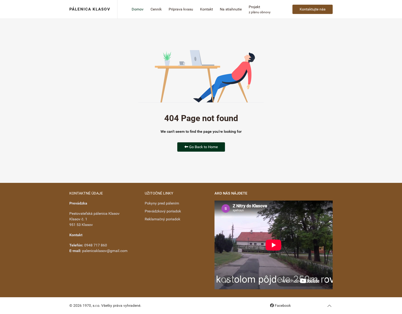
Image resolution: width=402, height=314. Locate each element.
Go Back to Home (203, 147)
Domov (138, 9)
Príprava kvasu (181, 9)
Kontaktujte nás (312, 9)
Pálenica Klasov (89, 9)
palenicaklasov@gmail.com (104, 251)
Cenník (156, 9)
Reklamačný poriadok (162, 219)
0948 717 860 (95, 245)
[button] (329, 306)
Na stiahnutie (231, 9)
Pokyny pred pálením (162, 203)
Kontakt (206, 9)
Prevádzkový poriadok (163, 211)
